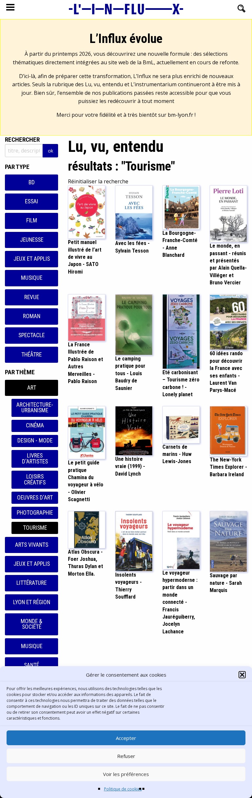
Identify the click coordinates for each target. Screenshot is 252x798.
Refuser (126, 756)
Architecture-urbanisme (34, 407)
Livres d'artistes (35, 458)
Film (31, 220)
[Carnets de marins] (181, 424)
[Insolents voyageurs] (134, 540)
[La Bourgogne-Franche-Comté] (181, 207)
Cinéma (35, 425)
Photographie (35, 512)
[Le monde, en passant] (228, 213)
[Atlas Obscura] (86, 529)
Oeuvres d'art (35, 497)
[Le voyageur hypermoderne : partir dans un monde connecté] (181, 539)
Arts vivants (31, 545)
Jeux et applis (31, 259)
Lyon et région (31, 602)
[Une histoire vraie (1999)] (134, 430)
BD (32, 182)
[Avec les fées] (134, 212)
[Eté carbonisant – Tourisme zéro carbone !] (181, 331)
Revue (31, 297)
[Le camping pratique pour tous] (134, 324)
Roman (31, 316)
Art (31, 387)
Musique (31, 278)
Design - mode (34, 440)
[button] (242, 674)
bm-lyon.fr (180, 114)
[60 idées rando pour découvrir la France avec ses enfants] (228, 321)
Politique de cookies (123, 789)
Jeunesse (31, 239)
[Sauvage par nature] (228, 540)
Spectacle (31, 335)
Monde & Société (31, 624)
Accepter (126, 738)
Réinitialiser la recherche (98, 181)
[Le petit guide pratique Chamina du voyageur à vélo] (86, 432)
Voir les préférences (126, 774)
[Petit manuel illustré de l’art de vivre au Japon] (86, 211)
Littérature (31, 583)
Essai (31, 201)
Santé (31, 665)
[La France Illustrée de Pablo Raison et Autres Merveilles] (86, 317)
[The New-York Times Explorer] (228, 430)
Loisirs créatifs (35, 479)
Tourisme (35, 527)
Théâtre (31, 354)
